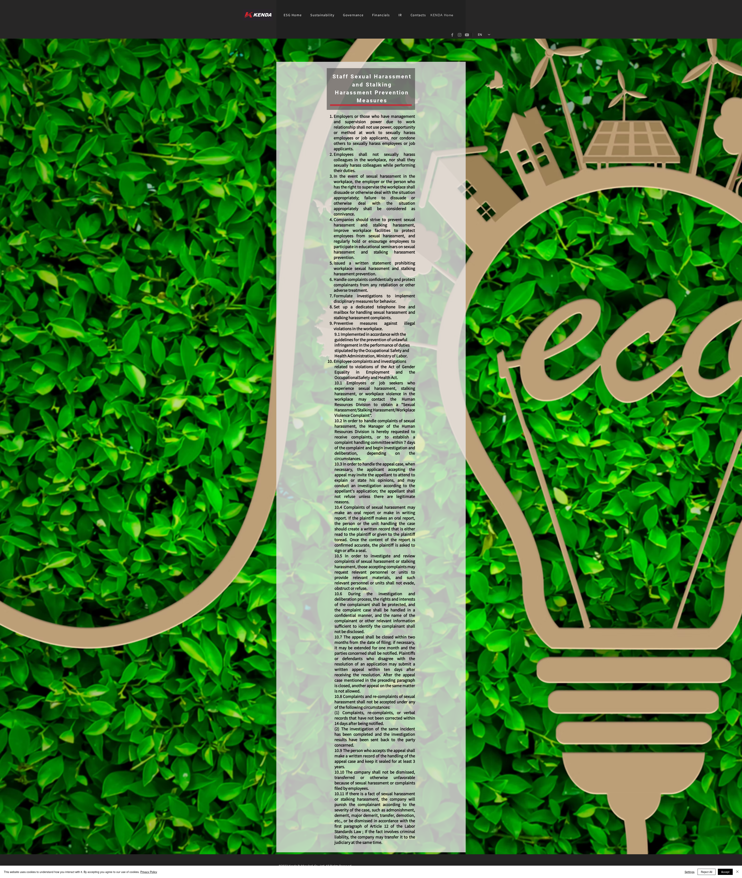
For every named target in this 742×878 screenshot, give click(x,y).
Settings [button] (689, 872)
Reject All (706, 872)
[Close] (737, 872)
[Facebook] (452, 34)
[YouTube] (467, 34)
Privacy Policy (148, 872)
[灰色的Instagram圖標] (459, 34)
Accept (725, 872)
